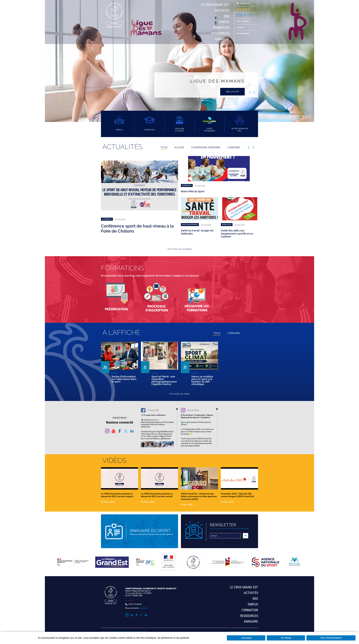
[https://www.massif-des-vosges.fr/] (294, 562)
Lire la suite (232, 92)
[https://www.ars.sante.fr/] (145, 562)
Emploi (224, 22)
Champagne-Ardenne (205, 147)
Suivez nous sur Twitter (248, 15)
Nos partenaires (243, 33)
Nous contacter (243, 21)
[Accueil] (112, 15)
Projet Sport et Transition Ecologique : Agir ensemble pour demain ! (197, 233)
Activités (222, 10)
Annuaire (222, 39)
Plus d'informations (331, 637)
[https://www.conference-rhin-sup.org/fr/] (228, 562)
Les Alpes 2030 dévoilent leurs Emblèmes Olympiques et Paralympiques (239, 236)
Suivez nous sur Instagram (238, 15)
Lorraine (233, 147)
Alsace (179, 147)
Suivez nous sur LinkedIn (251, 15)
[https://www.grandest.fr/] (112, 562)
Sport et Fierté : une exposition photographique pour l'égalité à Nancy (164, 380)
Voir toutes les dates (179, 393)
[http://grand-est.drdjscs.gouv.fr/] (73, 562)
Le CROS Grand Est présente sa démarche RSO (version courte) (157, 495)
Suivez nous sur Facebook (244, 15)
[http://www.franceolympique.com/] (193, 562)
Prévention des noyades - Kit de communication (132, 228)
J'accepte (246, 637)
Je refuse (286, 637)
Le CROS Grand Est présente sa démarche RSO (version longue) (117, 495)
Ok (237, 3)
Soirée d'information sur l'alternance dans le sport (123, 379)
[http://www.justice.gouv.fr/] (168, 562)
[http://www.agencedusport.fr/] (265, 562)
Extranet (240, 27)
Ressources (220, 33)
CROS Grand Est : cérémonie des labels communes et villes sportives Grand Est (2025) (199, 496)
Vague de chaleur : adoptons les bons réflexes (208, 191)
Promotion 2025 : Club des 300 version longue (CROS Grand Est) (237, 495)
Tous (164, 147)
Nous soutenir (243, 9)
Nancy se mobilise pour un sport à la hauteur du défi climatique (202, 380)
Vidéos (114, 460)
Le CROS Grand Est (215, 5)
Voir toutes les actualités (179, 249)
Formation (221, 28)
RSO (226, 16)
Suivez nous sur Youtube (241, 15)
